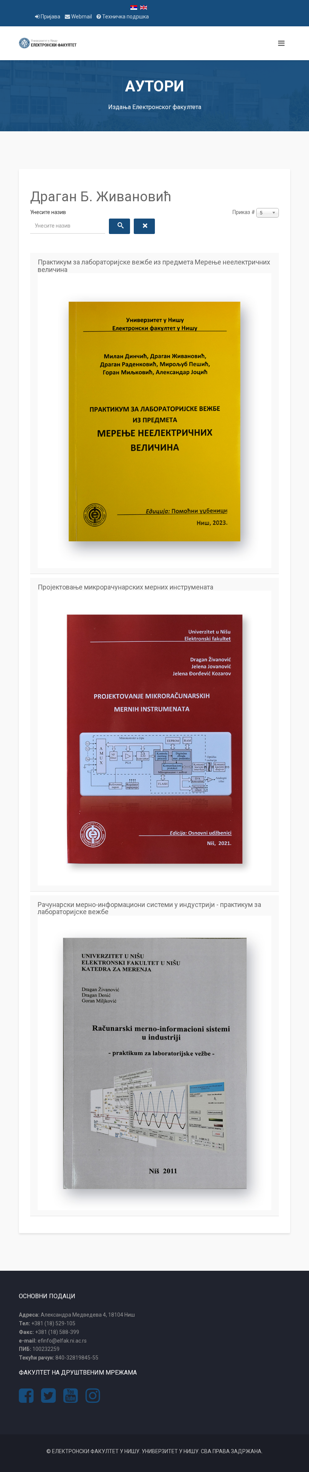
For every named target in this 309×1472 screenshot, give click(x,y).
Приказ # (244, 212)
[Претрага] (119, 226)
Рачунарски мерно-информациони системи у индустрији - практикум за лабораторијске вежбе (149, 908)
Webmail (81, 17)
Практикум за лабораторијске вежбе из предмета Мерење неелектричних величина (154, 265)
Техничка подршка (125, 17)
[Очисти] (144, 226)
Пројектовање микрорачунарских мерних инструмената (125, 587)
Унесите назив (48, 212)
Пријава (50, 17)
